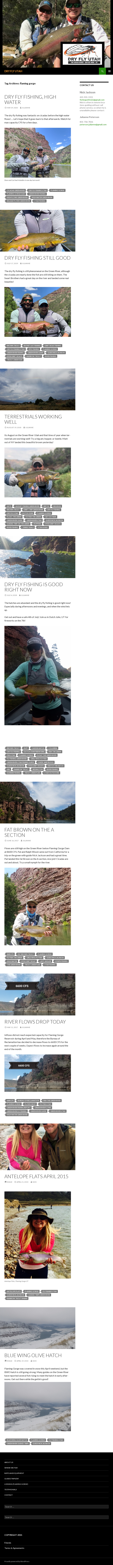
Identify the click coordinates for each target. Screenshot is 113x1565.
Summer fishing (13, 773)
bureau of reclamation (28, 1100)
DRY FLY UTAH (13, 71)
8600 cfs (10, 954)
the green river (14, 965)
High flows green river (17, 197)
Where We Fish (11, 1468)
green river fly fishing (17, 1111)
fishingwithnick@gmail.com (92, 100)
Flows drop (30, 1104)
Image (9, 1182)
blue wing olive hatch (17, 1440)
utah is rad (43, 527)
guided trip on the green (18, 524)
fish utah (11, 755)
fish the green (55, 752)
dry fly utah (12, 513)
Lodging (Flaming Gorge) (16, 1484)
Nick (35, 1182)
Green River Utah (34, 520)
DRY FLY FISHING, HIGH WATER (30, 99)
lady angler (45, 961)
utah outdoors (51, 773)
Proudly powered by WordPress (16, 1561)
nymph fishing (61, 961)
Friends (7, 1542)
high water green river (42, 197)
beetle (46, 506)
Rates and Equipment (14, 1473)
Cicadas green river (16, 190)
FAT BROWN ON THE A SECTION (29, 832)
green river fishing (37, 194)
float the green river (46, 755)
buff (26, 748)
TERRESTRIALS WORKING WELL (33, 419)
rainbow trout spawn (17, 1298)
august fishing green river (27, 506)
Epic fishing (34, 349)
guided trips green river (39, 1295)
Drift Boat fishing (53, 346)
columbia (52, 748)
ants (9, 506)
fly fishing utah (50, 1291)
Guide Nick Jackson (56, 353)
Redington (38, 769)
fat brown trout (26, 954)
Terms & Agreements (14, 1548)
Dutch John (27, 513)
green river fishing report (19, 1108)
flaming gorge (57, 190)
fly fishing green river (17, 759)
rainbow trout (33, 356)
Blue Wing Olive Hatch (33, 1355)
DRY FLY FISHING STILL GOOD (37, 258)
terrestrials (28, 527)
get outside (50, 517)
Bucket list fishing (32, 346)
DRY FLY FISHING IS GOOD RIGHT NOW (33, 586)
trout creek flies (15, 360)
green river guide (35, 353)
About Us (8, 1462)
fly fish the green (33, 517)
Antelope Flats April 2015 (36, 1176)
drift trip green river (33, 510)
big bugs (57, 506)
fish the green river (52, 1100)
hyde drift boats (14, 356)
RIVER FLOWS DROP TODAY (35, 1022)
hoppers (37, 524)
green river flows (43, 1108)
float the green (14, 517)
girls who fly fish (39, 759)
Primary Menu (109, 71)
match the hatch (55, 766)
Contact (8, 1495)
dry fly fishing (53, 510)
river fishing (50, 356)
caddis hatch (38, 748)
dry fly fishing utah (38, 190)
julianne (26, 108)
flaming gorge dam (16, 194)
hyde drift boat (28, 961)
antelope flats (14, 1291)
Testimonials (10, 1489)
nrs (8, 769)
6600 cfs (10, 1100)
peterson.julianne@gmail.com (93, 124)
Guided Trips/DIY (11, 1479)
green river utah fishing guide (20, 762)
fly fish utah (45, 1104)
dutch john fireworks (34, 752)
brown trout (13, 346)
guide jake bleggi (46, 762)
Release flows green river (18, 201)
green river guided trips (18, 1443)
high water (12, 961)
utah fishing (39, 201)
